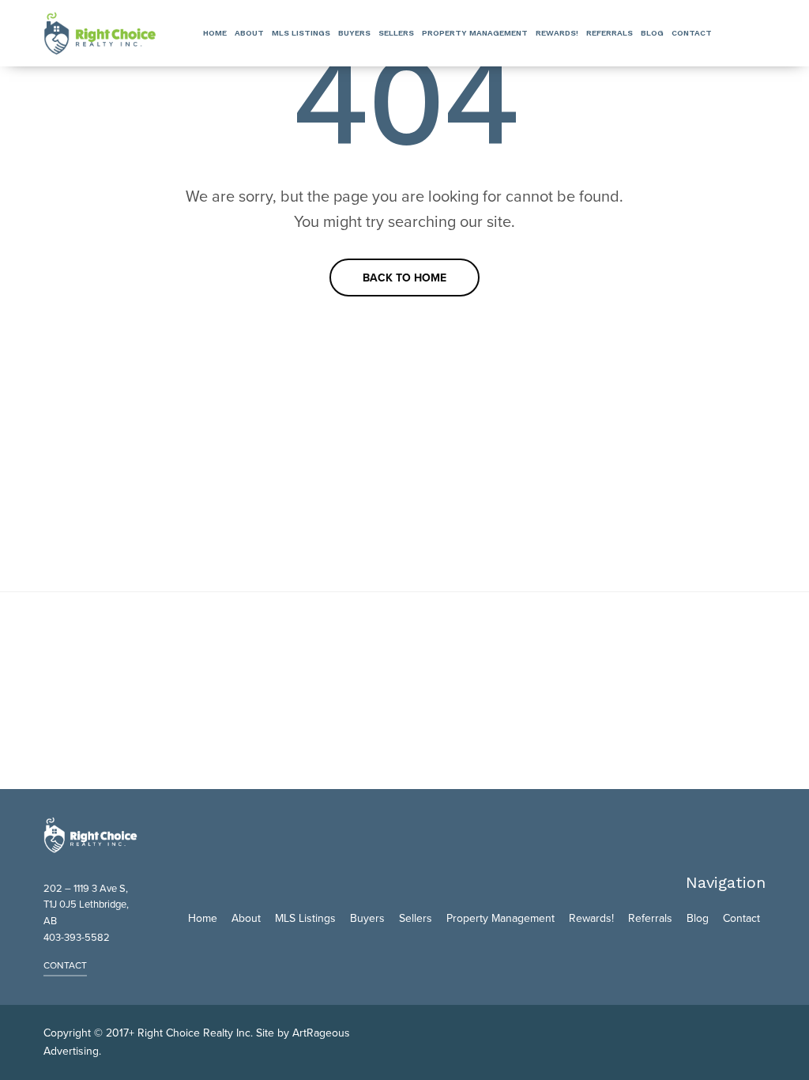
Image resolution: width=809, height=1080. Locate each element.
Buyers (354, 32)
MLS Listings (301, 32)
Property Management (475, 32)
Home (215, 32)
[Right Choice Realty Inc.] (99, 33)
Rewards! (557, 32)
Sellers (396, 32)
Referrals (609, 32)
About (249, 32)
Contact (692, 32)
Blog (652, 32)
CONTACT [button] (65, 965)
